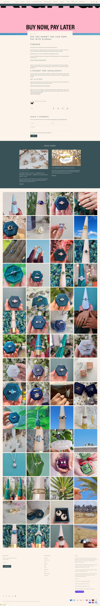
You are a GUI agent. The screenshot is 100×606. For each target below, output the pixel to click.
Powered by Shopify (35, 601)
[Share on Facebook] (53, 108)
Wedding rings (47, 1)
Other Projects (47, 573)
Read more (21, 183)
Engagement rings (37, 1)
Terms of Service (61, 119)
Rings (68, 1)
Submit (34, 135)
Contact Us (74, 1)
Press (45, 571)
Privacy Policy (53, 119)
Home (17, 1)
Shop (45, 561)
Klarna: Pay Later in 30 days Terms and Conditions (40, 85)
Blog (45, 565)
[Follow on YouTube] (15, 596)
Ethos (45, 567)
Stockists (46, 558)
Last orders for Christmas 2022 (63, 168)
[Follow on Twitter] (6, 596)
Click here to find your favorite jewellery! (38, 60)
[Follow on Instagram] (9, 596)
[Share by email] (67, 108)
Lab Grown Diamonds (24, 170)
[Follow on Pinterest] (12, 596)
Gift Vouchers (46, 560)
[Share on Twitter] (58, 108)
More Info (82, 1)
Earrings (55, 1)
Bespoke (22, 1)
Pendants (62, 1)
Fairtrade (46, 569)
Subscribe (6, 566)
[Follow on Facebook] (3, 596)
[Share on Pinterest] (62, 108)
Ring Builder (53, 4)
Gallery (28, 1)
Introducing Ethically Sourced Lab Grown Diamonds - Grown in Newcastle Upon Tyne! (33, 174)
